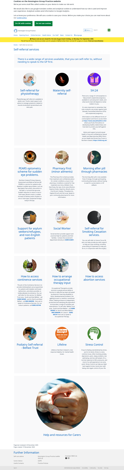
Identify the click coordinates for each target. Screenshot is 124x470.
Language (78, 35)
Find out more (93, 41)
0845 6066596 (29, 301)
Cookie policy (93, 467)
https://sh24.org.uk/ (100, 140)
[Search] (109, 30)
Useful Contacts (19, 463)
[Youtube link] (69, 458)
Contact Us (68, 35)
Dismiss (100, 41)
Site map (106, 467)
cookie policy (22, 18)
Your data (100, 467)
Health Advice (46, 35)
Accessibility (85, 467)
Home (16, 35)
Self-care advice (19, 456)
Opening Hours (24, 35)
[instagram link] (66, 458)
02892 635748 (36, 305)
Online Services (36, 35)
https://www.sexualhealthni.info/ (95, 120)
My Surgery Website (75, 467)
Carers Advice (18, 460)
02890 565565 (21, 299)
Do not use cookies (43, 23)
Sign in (15, 467)
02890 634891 (69, 240)
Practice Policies (43, 463)
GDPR (40, 460)
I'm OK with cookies (23, 23)
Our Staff (55, 35)
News (62, 35)
